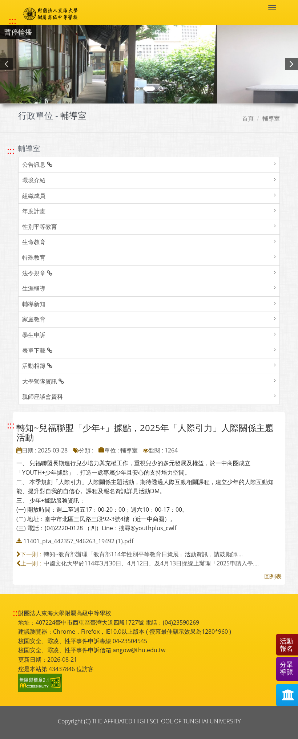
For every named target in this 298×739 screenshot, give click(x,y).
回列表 (273, 576)
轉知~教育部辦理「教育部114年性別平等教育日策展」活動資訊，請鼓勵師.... (143, 554)
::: (12, 20)
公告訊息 (34, 164)
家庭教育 (33, 319)
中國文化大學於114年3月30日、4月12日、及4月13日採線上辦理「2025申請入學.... (151, 563)
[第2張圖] (137, 88)
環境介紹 (33, 180)
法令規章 (34, 273)
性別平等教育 (39, 227)
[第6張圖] (160, 88)
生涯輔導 (33, 288)
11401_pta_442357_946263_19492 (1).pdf (78, 541)
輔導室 (271, 118)
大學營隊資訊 (40, 381)
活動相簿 (34, 366)
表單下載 (34, 350)
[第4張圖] (149, 88)
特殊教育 (33, 257)
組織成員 (33, 196)
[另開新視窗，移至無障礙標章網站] (41, 683)
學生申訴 (33, 335)
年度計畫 (33, 211)
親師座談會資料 (42, 397)
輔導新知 (33, 304)
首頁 (248, 118)
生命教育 (33, 242)
